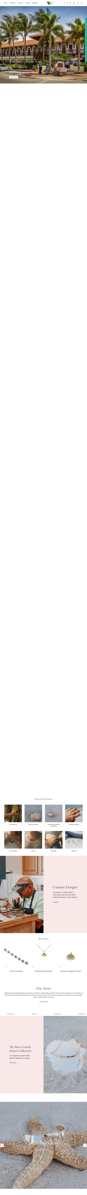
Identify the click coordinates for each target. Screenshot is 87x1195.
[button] (12, 3)
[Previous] (2, 1145)
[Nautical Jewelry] (74, 813)
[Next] (85, 1145)
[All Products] (13, 813)
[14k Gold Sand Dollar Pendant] (43, 956)
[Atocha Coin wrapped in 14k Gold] (70, 956)
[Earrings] (74, 840)
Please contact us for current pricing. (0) (86, 40)
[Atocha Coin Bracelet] (16, 956)
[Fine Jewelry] (13, 840)
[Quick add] (6, 966)
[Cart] (82, 3)
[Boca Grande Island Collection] (53, 813)
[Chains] (33, 840)
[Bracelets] (53, 840)
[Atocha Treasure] (33, 813)
